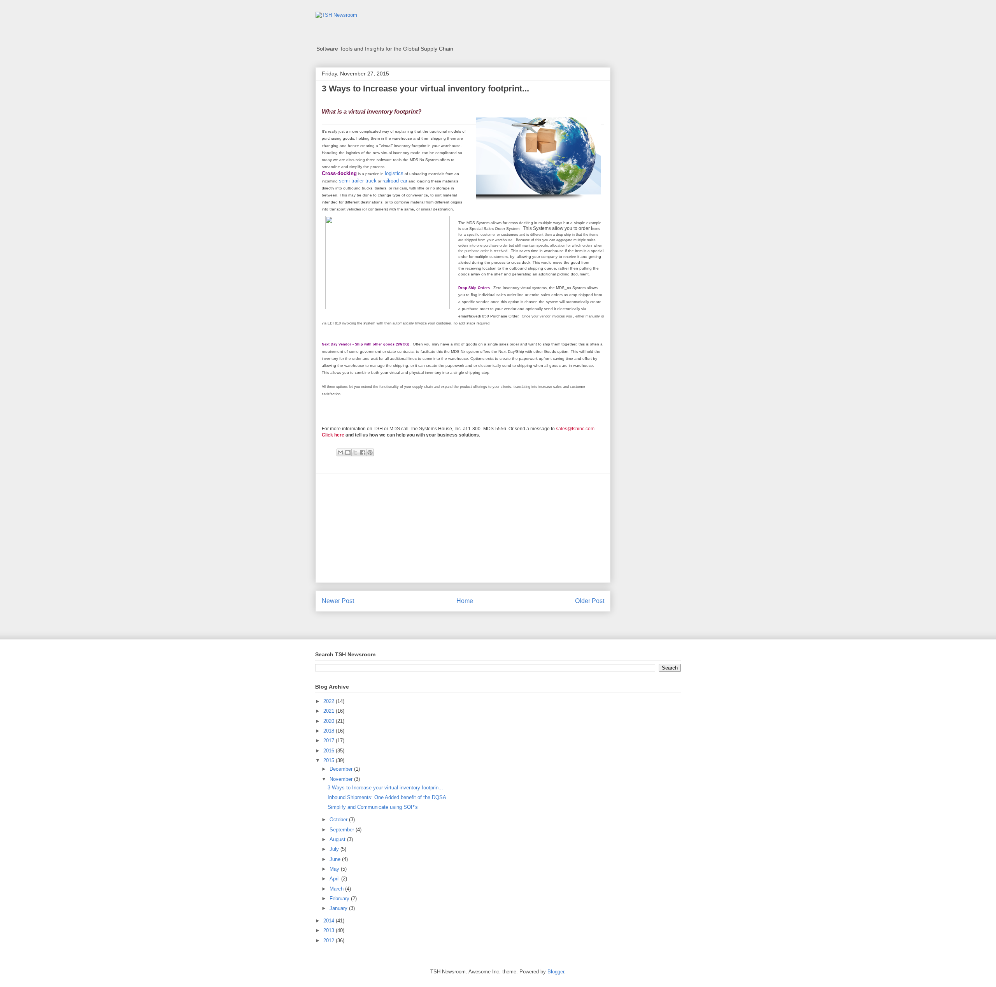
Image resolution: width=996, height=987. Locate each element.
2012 (329, 940)
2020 (329, 721)
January (339, 908)
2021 (329, 711)
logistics (394, 173)
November (342, 779)
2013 (329, 930)
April (335, 879)
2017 (329, 740)
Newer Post (338, 601)
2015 (329, 760)
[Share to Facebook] (362, 452)
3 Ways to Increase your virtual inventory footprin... (385, 788)
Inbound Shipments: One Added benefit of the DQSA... (389, 797)
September (343, 830)
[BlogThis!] (348, 452)
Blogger (555, 972)
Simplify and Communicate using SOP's (373, 807)
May (335, 869)
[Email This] (340, 452)
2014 (329, 921)
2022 (329, 701)
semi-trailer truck (358, 181)
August (338, 839)
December (342, 769)
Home (464, 601)
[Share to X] (355, 452)
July (335, 849)
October (339, 819)
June (336, 859)
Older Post (589, 601)
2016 (329, 751)
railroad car (394, 181)
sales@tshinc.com (575, 428)
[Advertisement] (463, 528)
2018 (329, 731)
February (340, 898)
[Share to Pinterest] (370, 452)
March (337, 889)
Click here (333, 435)
